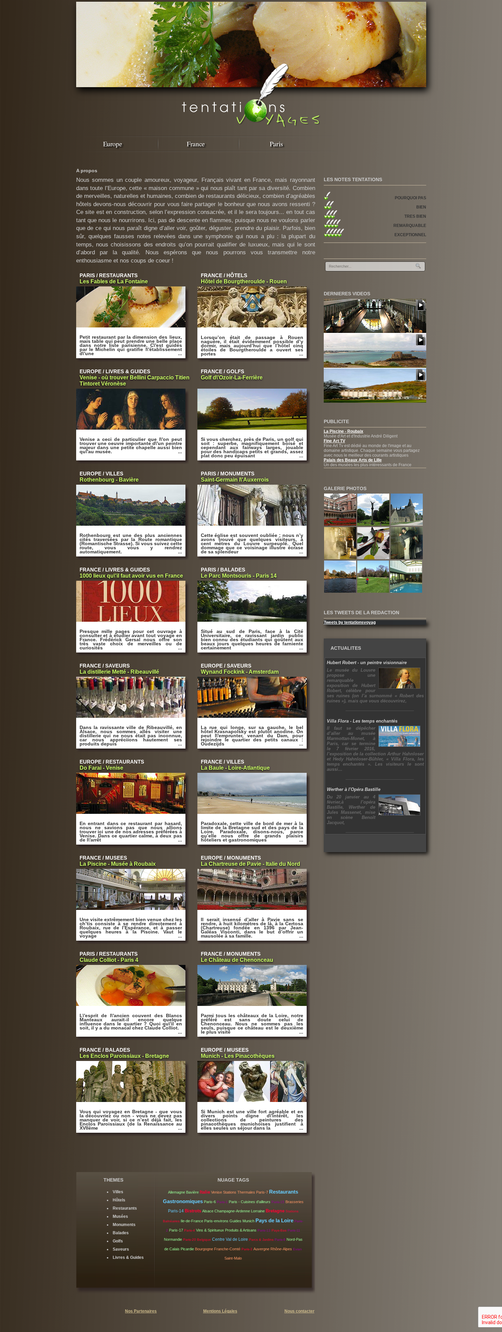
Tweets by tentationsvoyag (350, 622)
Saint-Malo (233, 1258)
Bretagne (275, 1211)
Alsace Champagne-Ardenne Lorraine (233, 1211)
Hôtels (119, 1200)
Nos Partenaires (141, 1311)
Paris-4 (189, 1230)
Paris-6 (210, 1202)
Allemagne (176, 1192)
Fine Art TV (334, 441)
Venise (216, 1192)
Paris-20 (189, 1239)
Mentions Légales (220, 1311)
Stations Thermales (239, 1192)
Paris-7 (262, 1192)
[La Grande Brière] (340, 591)
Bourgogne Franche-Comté (217, 1249)
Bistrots (193, 1211)
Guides (235, 1221)
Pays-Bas (279, 1230)
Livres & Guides (128, 1257)
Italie (205, 1192)
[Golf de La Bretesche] (373, 591)
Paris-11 (294, 1230)
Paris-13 (263, 1230)
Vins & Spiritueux (210, 1230)
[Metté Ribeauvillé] (340, 557)
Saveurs (121, 1249)
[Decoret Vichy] (373, 557)
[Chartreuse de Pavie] (340, 524)
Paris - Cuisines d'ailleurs (249, 1202)
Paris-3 (246, 1249)
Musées (120, 1216)
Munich (248, 1221)
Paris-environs (216, 1221)
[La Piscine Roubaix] (407, 557)
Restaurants (125, 1208)
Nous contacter (299, 1311)
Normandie (173, 1239)
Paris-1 (222, 1202)
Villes (118, 1191)
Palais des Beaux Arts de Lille (353, 460)
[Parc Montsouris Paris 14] (373, 524)
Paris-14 (176, 1211)
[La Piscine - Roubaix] (375, 331)
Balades (121, 1232)
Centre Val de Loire (230, 1239)
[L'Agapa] (406, 591)
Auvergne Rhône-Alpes (272, 1249)
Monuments (124, 1224)
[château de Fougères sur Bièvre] (407, 524)
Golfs (118, 1241)
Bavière (192, 1192)
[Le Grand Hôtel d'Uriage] (375, 401)
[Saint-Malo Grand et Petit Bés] (375, 366)
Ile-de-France (192, 1221)
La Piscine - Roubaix (343, 431)
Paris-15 (277, 1202)
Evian (297, 1249)
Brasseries (294, 1202)
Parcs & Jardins (261, 1239)
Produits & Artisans (240, 1230)
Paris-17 (176, 1230)
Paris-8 (280, 1239)
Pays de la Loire (274, 1220)
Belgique (204, 1239)
